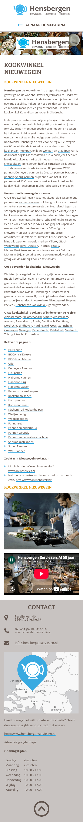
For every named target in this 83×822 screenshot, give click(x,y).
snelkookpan (12, 164)
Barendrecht (23, 321)
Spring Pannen (17, 446)
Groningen (11, 330)
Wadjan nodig (17, 414)
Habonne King (17, 382)
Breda (36, 321)
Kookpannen (16, 400)
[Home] (41, 9)
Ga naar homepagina (45, 24)
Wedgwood (11, 246)
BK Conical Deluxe (19, 354)
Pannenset (15, 423)
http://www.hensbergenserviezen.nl (30, 734)
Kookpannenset (18, 405)
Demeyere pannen (27, 172)
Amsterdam (60, 317)
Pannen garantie (18, 432)
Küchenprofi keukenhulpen (25, 409)
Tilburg (8, 334)
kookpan (25, 151)
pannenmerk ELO (15, 181)
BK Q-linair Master (19, 359)
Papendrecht (40, 330)
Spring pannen (24, 177)
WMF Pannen (16, 451)
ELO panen (15, 373)
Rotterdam (32, 334)
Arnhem (9, 321)
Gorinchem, (65, 325)
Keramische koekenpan (23, 391)
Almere (47, 317)
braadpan (64, 151)
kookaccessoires (29, 202)
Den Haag (62, 321)
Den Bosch (48, 321)
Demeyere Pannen (20, 368)
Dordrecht (10, 325)
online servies (20, 215)
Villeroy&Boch (58, 241)
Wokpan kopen (18, 419)
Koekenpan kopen (19, 396)
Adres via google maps (20, 742)
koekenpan (11, 151)
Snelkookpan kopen (21, 442)
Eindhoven (25, 325)
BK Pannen (15, 350)
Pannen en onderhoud (22, 428)
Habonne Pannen (19, 377)
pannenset (16, 137)
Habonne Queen (18, 387)
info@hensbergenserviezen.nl (36, 643)
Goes (53, 325)
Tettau (55, 246)
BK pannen (55, 168)
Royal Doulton (29, 246)
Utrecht (19, 334)
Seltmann (67, 250)
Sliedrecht (71, 330)
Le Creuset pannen (52, 172)
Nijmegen (25, 330)
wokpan (48, 151)
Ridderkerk (57, 330)
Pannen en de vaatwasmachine (28, 437)
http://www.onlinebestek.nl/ (34, 480)
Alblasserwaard (32, 317)
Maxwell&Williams (15, 250)
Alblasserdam (12, 317)
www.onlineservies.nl (21, 471)
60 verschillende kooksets (25, 146)
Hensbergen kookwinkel (31, 305)
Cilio (11, 363)
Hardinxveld (41, 325)
